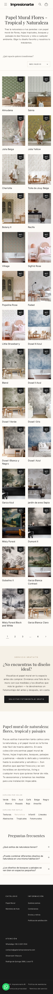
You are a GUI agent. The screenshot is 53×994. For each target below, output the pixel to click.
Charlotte (7, 188)
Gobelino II (8, 580)
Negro (46, 799)
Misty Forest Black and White (12, 624)
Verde (5, 799)
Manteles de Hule (13, 909)
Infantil (31, 814)
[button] (6, 4)
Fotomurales (36, 818)
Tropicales (22, 818)
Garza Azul (8, 502)
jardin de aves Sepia (39, 502)
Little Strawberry (11, 343)
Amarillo (37, 803)
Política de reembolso (37, 984)
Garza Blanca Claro (38, 622)
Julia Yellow (34, 149)
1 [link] (7, 636)
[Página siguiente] (46, 636)
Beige (37, 799)
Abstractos (8, 818)
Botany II (6, 227)
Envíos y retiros (34, 915)
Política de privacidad (17, 989)
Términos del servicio (38, 989)
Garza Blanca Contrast (35, 582)
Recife (31, 227)
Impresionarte (17, 984)
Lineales (42, 814)
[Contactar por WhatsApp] (6, 986)
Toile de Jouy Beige (38, 188)
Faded (31, 305)
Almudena (7, 110)
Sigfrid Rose (34, 266)
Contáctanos (33, 909)
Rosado (19, 803)
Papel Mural (10, 903)
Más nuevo (35, 64)
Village (5, 266)
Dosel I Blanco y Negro (10, 462)
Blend (5, 382)
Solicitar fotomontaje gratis (26, 699)
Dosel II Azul (34, 382)
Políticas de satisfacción (37, 920)
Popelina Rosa (9, 305)
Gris (14, 799)
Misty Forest (8, 541)
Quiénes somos (34, 903)
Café (28, 799)
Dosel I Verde (9, 421)
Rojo (28, 803)
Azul (21, 799)
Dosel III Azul (35, 343)
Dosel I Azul (34, 460)
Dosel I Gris (34, 421)
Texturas (7, 814)
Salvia (31, 110)
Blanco (8, 803)
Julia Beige (8, 149)
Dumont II (33, 541)
